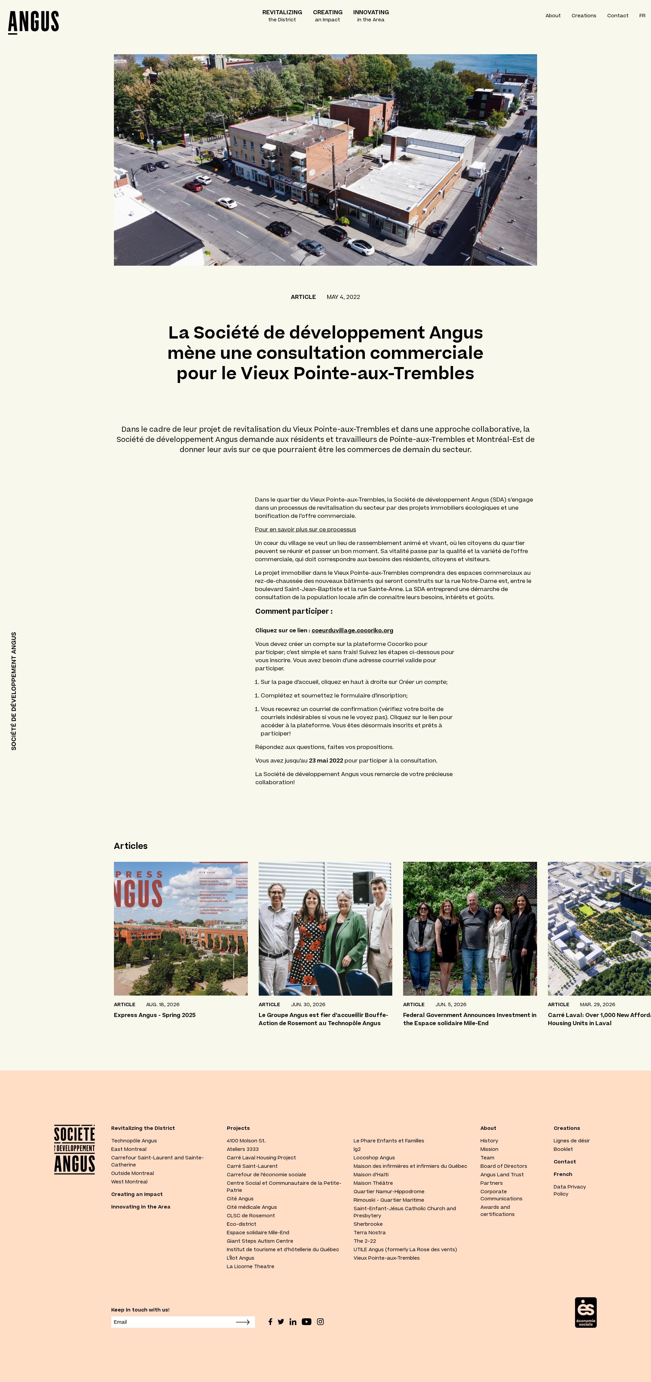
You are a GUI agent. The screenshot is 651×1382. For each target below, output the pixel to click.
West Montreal (129, 1182)
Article (303, 297)
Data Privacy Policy (570, 1190)
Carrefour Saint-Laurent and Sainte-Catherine (157, 1161)
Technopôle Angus (134, 1141)
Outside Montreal (132, 1173)
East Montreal (128, 1149)
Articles (131, 845)
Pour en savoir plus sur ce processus (305, 529)
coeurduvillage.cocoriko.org (352, 630)
